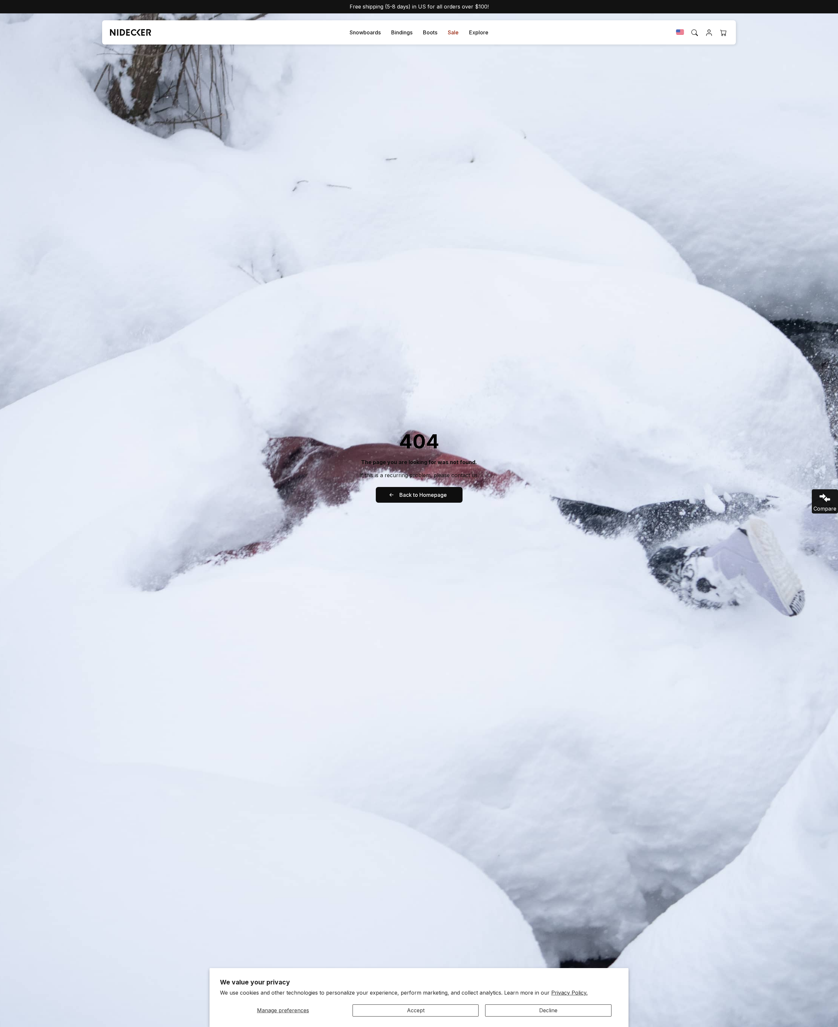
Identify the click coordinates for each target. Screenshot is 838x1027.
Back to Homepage (423, 495)
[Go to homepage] (128, 32)
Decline (548, 1010)
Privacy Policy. (569, 992)
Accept (416, 1010)
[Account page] (709, 32)
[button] (365, 32)
